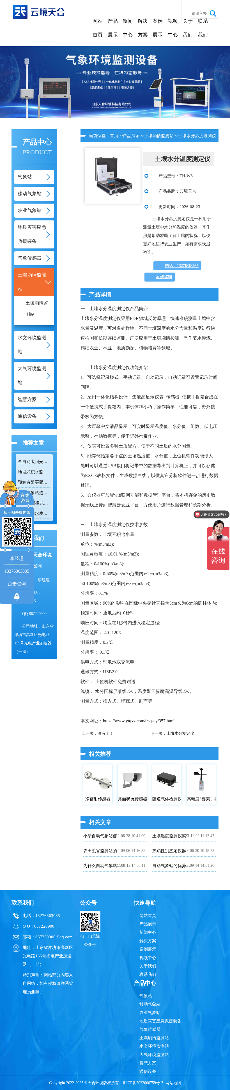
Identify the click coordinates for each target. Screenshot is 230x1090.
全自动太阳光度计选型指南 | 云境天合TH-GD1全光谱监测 (34, 461)
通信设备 (147, 1071)
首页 (114, 135)
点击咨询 (17, 583)
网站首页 (98, 28)
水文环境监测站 (154, 1046)
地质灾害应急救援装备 (160, 1021)
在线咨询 (164, 277)
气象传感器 (149, 1029)
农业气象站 (149, 1012)
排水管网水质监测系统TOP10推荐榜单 (34, 513)
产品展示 (113, 28)
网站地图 (173, 1083)
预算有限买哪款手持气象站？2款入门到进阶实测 (34, 482)
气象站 (145, 996)
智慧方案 (147, 1063)
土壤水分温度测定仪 (109, 308)
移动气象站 (149, 1004)
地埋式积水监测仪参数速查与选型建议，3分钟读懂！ (34, 472)
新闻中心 (128, 28)
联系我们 (203, 28)
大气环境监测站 (154, 1054)
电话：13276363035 (182, 266)
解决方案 (143, 28)
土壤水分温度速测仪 (197, 135)
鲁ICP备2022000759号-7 (142, 1083)
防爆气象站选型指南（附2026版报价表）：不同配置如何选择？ (34, 492)
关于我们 (188, 28)
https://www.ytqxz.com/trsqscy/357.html (138, 720)
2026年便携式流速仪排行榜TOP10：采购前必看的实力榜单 (34, 503)
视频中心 (173, 28)
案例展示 (158, 28)
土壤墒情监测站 (37, 309)
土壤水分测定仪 (180, 733)
